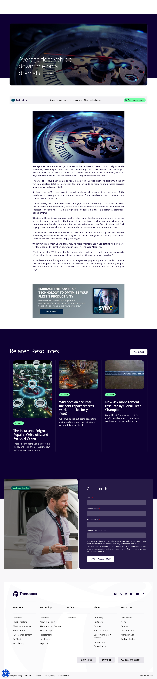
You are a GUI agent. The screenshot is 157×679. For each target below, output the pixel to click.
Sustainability (101, 630)
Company (98, 617)
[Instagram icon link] (131, 594)
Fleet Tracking (20, 621)
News (123, 621)
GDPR (38, 675)
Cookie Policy (64, 675)
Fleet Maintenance (22, 626)
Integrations (46, 634)
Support (106, 660)
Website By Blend (146, 676)
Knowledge (86, 660)
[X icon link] (120, 594)
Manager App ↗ (129, 634)
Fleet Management (136, 100)
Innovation (99, 642)
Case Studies (127, 617)
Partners (98, 621)
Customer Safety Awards (102, 636)
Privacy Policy (49, 675)
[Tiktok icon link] (142, 594)
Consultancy (100, 646)
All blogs (139, 352)
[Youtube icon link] (137, 594)
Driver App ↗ (127, 630)
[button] (5, 673)
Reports (44, 643)
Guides (124, 626)
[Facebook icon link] (115, 594)
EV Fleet (17, 639)
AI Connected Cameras (51, 626)
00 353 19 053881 (132, 660)
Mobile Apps (19, 643)
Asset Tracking (47, 621)
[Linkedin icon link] (126, 594)
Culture (97, 626)
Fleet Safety (19, 630)
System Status (128, 639)
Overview (17, 617)
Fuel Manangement (22, 634)
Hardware (45, 639)
